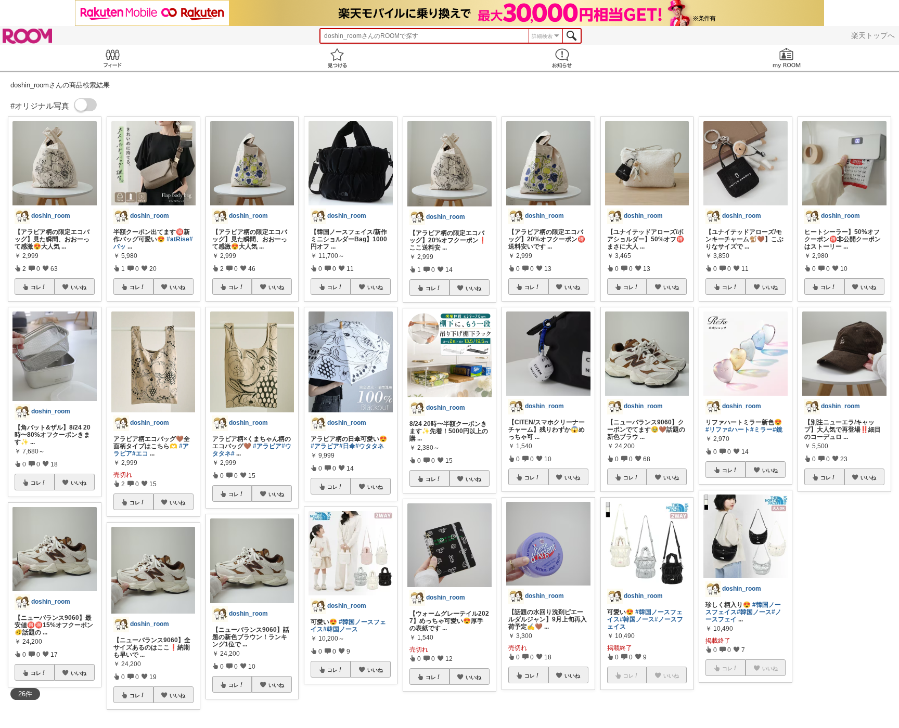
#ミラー (761, 429)
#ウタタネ (369, 446)
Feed (112, 58)
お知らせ (562, 58)
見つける (337, 58)
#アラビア (267, 446)
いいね (78, 287)
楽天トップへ (873, 35)
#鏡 (777, 429)
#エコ (140, 453)
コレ (36, 287)
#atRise (177, 239)
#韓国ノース (340, 629)
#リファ (716, 429)
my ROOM (786, 58)
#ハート (739, 429)
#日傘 (347, 446)
